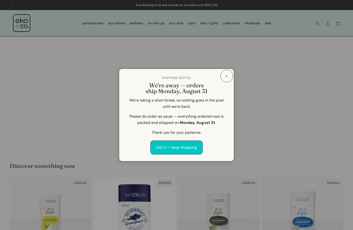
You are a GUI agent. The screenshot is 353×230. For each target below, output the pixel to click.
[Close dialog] (226, 76)
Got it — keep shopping (176, 147)
